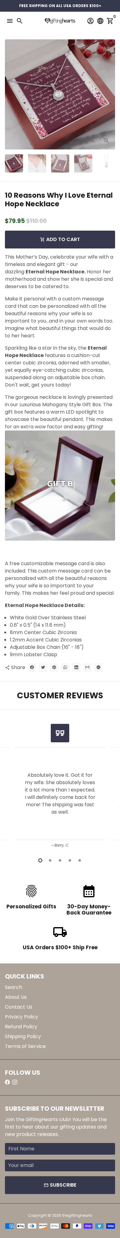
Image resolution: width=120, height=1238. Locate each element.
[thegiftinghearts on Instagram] (14, 1082)
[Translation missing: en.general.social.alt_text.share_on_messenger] (98, 667)
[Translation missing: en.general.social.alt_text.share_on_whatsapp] (65, 667)
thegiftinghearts (77, 1215)
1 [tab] (40, 860)
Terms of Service (25, 1046)
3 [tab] (60, 860)
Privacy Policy (21, 1016)
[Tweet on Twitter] (43, 667)
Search (13, 987)
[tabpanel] (60, 785)
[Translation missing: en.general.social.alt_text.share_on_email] (87, 667)
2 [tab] (50, 860)
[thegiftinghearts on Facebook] (7, 1082)
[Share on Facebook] (32, 667)
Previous (11, 784)
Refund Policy (21, 1026)
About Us (16, 997)
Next (109, 94)
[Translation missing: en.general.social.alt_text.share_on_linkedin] (76, 667)
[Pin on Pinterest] (54, 667)
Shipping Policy (23, 1036)
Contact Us (18, 1006)
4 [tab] (69, 860)
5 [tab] (79, 860)
